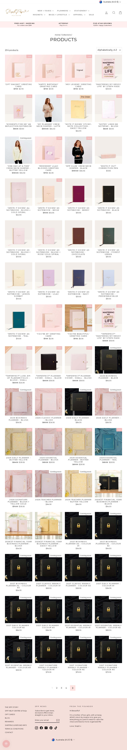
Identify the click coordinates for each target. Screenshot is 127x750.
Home (57, 35)
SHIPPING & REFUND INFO (16, 725)
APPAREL (78, 15)
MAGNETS (38, 15)
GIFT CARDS (10, 714)
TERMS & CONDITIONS (14, 729)
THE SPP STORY (11, 707)
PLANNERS (63, 11)
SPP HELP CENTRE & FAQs (16, 711)
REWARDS (9, 722)
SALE (91, 15)
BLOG (7, 718)
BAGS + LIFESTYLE (58, 15)
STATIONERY (80, 11)
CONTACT (9, 732)
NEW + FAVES (45, 11)
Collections (66, 35)
